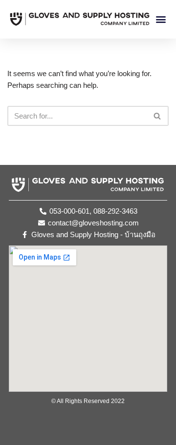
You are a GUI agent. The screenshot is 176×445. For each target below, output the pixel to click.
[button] (161, 19)
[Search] (158, 116)
